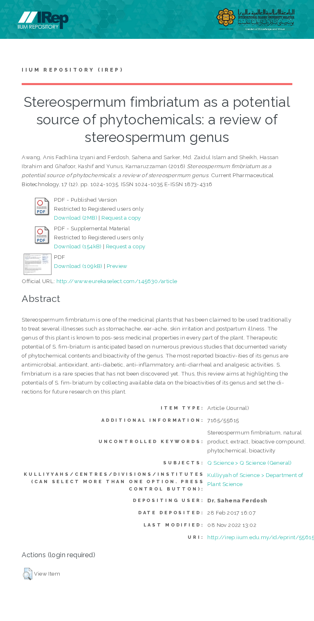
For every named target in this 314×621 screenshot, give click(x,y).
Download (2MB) (75, 217)
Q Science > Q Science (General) (249, 462)
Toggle (14, 15)
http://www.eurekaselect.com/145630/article (116, 281)
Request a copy (121, 217)
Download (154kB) (77, 246)
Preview (117, 266)
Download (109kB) (78, 266)
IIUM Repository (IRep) (72, 70)
